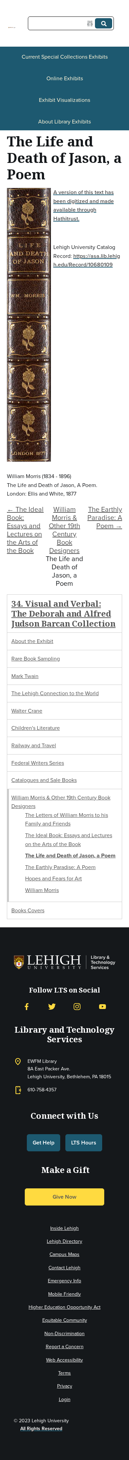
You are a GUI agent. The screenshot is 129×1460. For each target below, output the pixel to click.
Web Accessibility (64, 1360)
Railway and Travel (33, 745)
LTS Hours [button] (83, 1143)
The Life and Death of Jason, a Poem (70, 855)
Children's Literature (35, 728)
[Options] (91, 23)
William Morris (42, 890)
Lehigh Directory (64, 1241)
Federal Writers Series (37, 763)
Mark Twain (25, 676)
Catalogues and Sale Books (44, 780)
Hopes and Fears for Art (53, 878)
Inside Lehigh (64, 1228)
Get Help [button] (43, 1143)
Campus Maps (64, 1254)
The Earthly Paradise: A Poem (60, 867)
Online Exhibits (64, 78)
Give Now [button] (64, 1197)
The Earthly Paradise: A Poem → (104, 517)
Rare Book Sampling (35, 659)
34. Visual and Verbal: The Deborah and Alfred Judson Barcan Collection (63, 613)
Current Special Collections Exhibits (65, 57)
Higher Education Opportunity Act (64, 1307)
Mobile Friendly (64, 1294)
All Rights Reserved (41, 1428)
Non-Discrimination (64, 1333)
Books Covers (27, 910)
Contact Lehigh (64, 1267)
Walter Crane (26, 711)
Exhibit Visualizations (64, 100)
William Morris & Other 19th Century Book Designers (64, 530)
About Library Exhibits (64, 122)
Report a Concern (65, 1346)
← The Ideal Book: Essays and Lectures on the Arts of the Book (25, 530)
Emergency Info (64, 1280)
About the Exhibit (32, 641)
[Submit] (103, 23)
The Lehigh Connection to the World (55, 693)
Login (65, 1399)
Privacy (64, 1386)
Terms (64, 1373)
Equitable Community (64, 1320)
